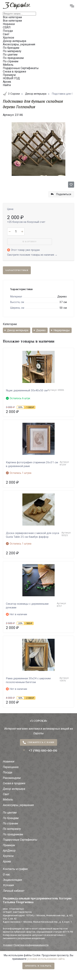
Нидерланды (62, 330)
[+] (22, 231)
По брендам (11, 818)
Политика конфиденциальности (31, 945)
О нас (6, 874)
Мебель (8, 799)
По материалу (12, 829)
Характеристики (16, 270)
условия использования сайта (45, 958)
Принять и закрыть (38, 966)
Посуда (7, 772)
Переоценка (10, 767)
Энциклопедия (12, 880)
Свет (6, 794)
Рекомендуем (12, 778)
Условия (8, 885)
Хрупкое (8, 856)
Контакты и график (15, 869)
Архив (7, 861)
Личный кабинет (13, 890)
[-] (9, 231)
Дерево (41, 330)
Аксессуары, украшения (18, 805)
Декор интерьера (17, 330)
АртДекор (9, 850)
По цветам (10, 812)
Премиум (9, 845)
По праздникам (13, 834)
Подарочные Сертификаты (20, 839)
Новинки (8, 761)
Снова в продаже (14, 783)
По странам (10, 823)
